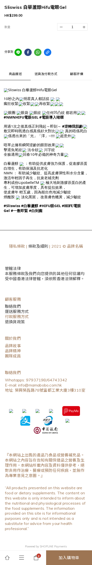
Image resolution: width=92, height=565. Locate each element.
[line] (18, 52)
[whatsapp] (37, 52)
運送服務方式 (17, 311)
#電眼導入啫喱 (51, 117)
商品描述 (15, 74)
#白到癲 (35, 210)
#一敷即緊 (19, 210)
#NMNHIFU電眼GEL (21, 117)
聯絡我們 (13, 306)
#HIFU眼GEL (50, 205)
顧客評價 (76, 74)
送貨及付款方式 (46, 74)
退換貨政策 (15, 321)
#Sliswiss (12, 205)
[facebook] (28, 52)
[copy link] (47, 52)
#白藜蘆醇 (29, 205)
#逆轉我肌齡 (72, 126)
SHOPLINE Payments (53, 546)
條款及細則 (38, 246)
